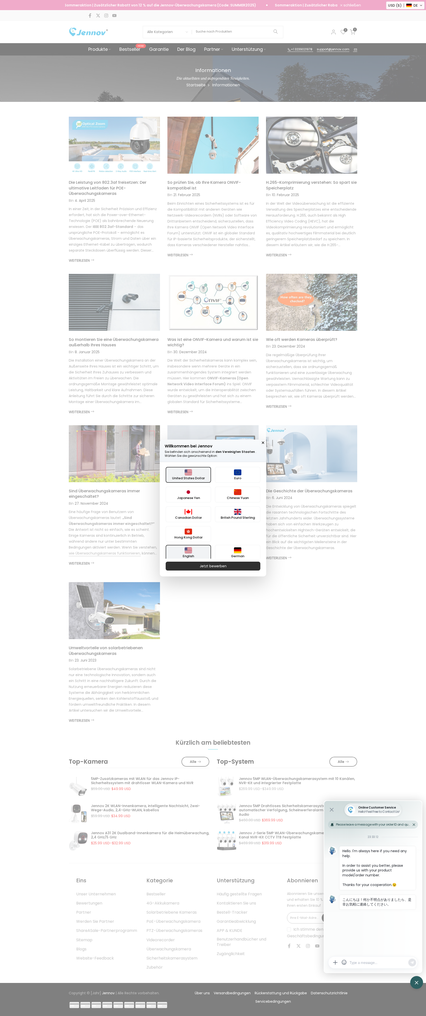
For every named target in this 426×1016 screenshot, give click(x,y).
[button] (405, 5)
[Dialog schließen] (263, 443)
